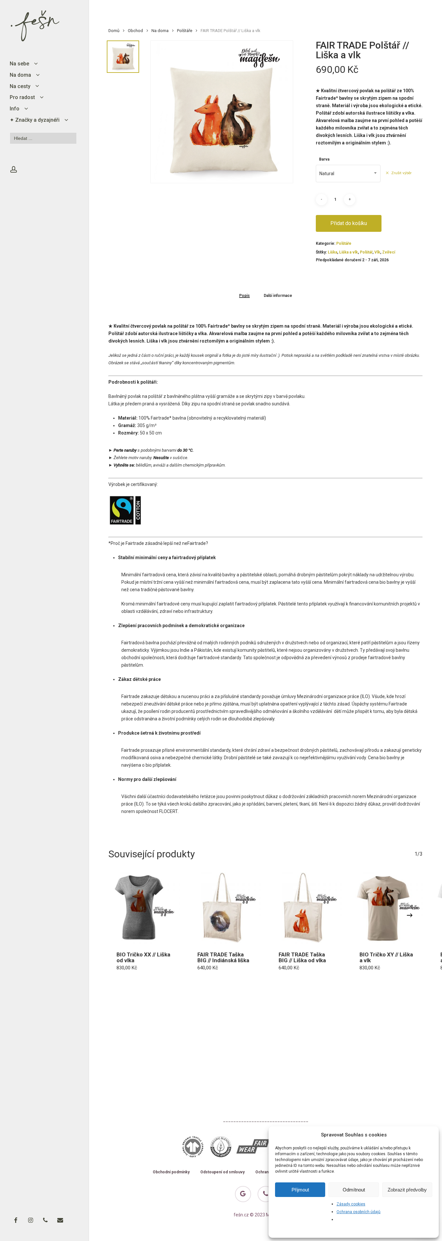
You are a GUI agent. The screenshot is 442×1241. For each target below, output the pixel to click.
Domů (113, 30)
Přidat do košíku (348, 223)
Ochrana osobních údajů (359, 1212)
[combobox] (348, 173)
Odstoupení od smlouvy (222, 1172)
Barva (324, 159)
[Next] (409, 915)
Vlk (377, 252)
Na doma (160, 30)
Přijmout (300, 1189)
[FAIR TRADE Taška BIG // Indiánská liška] (224, 907)
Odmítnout (354, 1189)
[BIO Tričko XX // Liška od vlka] (144, 907)
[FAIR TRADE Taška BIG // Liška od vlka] (306, 907)
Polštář (366, 252)
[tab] (244, 295)
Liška (332, 252)
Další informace (278, 296)
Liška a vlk (348, 252)
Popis (244, 296)
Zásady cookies (351, 1204)
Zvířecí (388, 252)
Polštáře (184, 30)
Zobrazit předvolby (407, 1189)
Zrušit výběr (401, 173)
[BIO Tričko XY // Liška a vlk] (387, 907)
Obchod (135, 30)
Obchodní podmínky (171, 1172)
